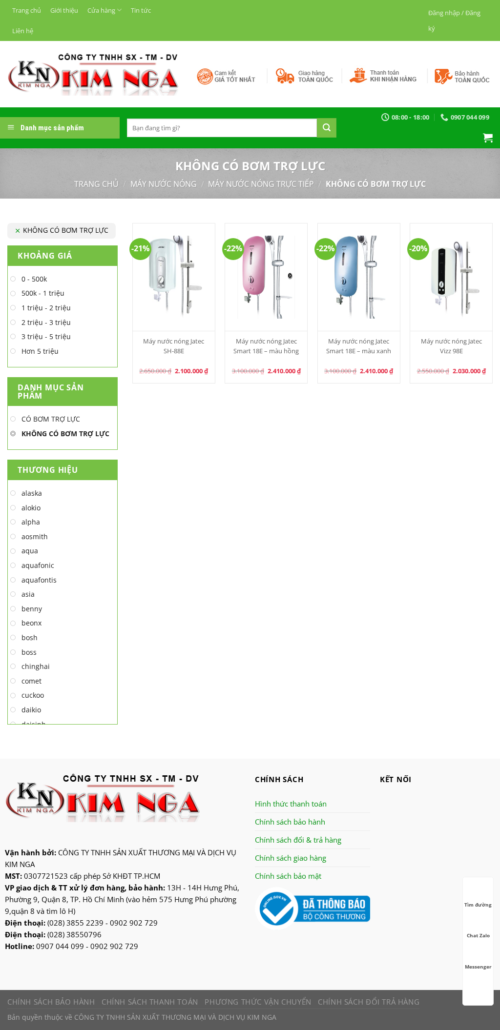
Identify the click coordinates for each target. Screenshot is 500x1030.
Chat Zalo (478, 935)
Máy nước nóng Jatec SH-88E (173, 346)
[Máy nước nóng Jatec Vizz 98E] (451, 277)
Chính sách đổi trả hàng (368, 1002)
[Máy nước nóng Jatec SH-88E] (174, 277)
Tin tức (141, 10)
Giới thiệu (64, 10)
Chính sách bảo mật (288, 876)
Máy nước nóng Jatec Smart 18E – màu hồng (266, 346)
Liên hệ (22, 30)
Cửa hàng (101, 10)
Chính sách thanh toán (150, 1002)
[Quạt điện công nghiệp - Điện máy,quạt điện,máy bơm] (93, 74)
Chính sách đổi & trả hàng (298, 840)
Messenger (478, 966)
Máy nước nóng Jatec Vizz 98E (451, 346)
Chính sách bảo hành (290, 822)
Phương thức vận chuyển (258, 1002)
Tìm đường (478, 904)
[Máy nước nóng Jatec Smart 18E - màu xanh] (359, 277)
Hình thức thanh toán (291, 803)
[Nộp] (326, 128)
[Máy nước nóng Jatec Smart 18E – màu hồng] (266, 277)
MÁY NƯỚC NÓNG (163, 184)
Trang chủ (26, 10)
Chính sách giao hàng (290, 858)
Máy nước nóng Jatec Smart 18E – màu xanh (358, 346)
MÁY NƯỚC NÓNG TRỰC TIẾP (261, 184)
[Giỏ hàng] (488, 137)
